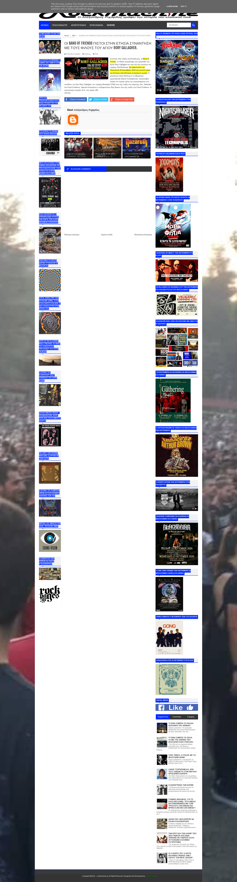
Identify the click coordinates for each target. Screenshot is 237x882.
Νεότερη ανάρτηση (71, 235)
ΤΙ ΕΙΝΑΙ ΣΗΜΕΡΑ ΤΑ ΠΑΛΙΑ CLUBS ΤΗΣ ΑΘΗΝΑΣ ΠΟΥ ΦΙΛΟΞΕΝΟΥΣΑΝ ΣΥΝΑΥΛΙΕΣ (180, 740)
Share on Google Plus (124, 99)
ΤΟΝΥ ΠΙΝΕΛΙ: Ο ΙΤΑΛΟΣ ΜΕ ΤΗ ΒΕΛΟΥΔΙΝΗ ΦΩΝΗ (182, 756)
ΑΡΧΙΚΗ (44, 24)
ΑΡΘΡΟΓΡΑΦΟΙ (78, 24)
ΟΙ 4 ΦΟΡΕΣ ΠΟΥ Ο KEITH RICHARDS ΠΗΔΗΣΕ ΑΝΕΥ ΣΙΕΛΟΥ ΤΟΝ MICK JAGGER (180, 855)
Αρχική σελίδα (106, 235)
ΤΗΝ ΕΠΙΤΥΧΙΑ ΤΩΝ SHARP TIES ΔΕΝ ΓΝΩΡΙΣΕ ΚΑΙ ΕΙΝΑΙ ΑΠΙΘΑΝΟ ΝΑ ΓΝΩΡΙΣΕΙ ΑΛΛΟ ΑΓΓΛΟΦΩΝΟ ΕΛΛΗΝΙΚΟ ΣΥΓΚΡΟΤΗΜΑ (182, 837)
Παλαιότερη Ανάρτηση (143, 235)
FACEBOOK (111, 24)
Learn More (172, 6)
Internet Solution (151, 876)
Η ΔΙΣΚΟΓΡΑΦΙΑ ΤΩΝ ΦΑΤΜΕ (181, 785)
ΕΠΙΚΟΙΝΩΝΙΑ (96, 24)
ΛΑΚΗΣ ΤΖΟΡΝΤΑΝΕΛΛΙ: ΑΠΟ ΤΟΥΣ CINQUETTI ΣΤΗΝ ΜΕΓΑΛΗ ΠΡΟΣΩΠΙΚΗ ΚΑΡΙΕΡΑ (182, 771)
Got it (184, 6)
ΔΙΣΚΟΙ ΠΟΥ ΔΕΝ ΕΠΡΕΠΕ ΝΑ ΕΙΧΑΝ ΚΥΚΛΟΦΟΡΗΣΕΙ (181, 820)
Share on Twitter (100, 99)
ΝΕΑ (96, 54)
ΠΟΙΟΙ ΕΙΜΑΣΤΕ (59, 24)
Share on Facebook (78, 99)
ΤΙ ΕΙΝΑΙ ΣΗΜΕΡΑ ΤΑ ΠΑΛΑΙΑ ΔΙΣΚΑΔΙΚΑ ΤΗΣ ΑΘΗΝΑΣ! (180, 724)
